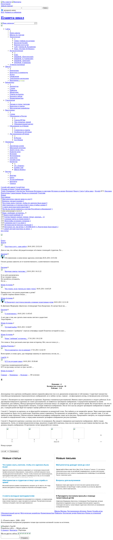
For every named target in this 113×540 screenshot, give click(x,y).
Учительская (10, 100)
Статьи (12, 88)
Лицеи (89, 511)
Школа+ (8, 66)
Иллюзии (13, 154)
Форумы (13, 175)
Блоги (12, 177)
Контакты (13, 181)
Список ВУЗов (19, 120)
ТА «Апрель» (19, 166)
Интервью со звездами (42, 191)
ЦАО (16, 55)
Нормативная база (16, 98)
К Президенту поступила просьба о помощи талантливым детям (29, 302)
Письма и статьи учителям (20, 104)
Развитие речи (15, 152)
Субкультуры (20, 191)
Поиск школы (15, 33)
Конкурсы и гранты (17, 106)
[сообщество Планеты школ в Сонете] (30, 533)
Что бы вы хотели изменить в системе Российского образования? (26, 209)
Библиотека (9, 82)
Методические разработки (19, 108)
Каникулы (13, 162)
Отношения (10, 191)
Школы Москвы (60, 511)
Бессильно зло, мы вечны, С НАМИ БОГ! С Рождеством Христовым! (30, 227)
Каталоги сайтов (16, 96)
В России (17, 138)
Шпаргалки (14, 92)
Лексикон (108, 191)
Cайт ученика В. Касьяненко (25, 47)
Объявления (14, 76)
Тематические (15, 37)
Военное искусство (21, 45)
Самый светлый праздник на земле (17, 229)
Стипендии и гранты (22, 130)
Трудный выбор (11, 327)
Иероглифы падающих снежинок (16, 221)
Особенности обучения (23, 132)
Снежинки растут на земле (14, 223)
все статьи (5, 231)
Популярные (5, 197)
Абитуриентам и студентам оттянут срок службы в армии (24, 205)
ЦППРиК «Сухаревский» (23, 59)
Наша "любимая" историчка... (16, 338)
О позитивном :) (11, 314)
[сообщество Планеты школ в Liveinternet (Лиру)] (21, 533)
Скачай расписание (22, 189)
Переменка (9, 142)
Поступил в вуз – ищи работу (16, 246)
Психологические (16, 51)
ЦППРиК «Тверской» (22, 61)
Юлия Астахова (7, 285)
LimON (3, 357)
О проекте (5, 530)
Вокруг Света (78, 191)
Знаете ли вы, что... (17, 150)
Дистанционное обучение (19, 134)
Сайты (7, 29)
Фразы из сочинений (29, 193)
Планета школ (12, 18)
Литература (14, 86)
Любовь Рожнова (7, 346)
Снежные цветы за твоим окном (16, 219)
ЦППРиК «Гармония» (22, 62)
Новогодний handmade (12, 215)
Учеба (3, 191)
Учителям (41, 193)
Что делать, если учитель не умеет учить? (20, 289)
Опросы (13, 183)
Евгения (4, 254)
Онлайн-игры (15, 160)
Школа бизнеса (19, 169)
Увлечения (29, 191)
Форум (3, 242)
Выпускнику (10, 110)
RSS (2, 12)
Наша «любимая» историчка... (13, 213)
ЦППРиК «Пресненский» (24, 57)
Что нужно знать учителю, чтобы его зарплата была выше (24, 203)
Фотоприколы (15, 156)
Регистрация (5, 4)
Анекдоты (13, 158)
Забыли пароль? (7, 6)
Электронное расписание (19, 78)
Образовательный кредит (23, 124)
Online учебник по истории (24, 41)
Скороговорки (15, 193)
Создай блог (20, 187)
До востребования (16, 179)
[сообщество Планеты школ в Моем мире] (27, 533)
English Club (18, 167)
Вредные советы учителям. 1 (16, 271)
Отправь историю (7, 189)
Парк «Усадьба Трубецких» (24, 49)
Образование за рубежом (19, 126)
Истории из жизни (58, 191)
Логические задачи (17, 146)
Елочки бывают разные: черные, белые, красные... (23, 217)
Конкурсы (81, 513)
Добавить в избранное (13, 12)
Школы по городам (17, 35)
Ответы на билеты (17, 94)
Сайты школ (89, 191)
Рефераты (13, 90)
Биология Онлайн (21, 43)
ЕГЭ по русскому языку (14, 361)
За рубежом (18, 140)
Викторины (17, 80)
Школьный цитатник (18, 148)
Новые (3, 195)
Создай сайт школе (8, 187)
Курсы (12, 74)
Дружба (97, 191)
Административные (17, 64)
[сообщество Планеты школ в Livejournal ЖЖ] (19, 533)
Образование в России (18, 116)
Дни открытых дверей (22, 122)
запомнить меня (10, 10)
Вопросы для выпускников (12, 201)
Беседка (8, 171)
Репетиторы (14, 70)
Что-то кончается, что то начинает (17, 350)
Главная (4, 375)
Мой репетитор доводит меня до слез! (16, 199)
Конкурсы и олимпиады (19, 72)
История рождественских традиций (17, 225)
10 (22, 215)
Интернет (69, 191)
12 (44, 217)
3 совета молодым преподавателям (15, 207)
